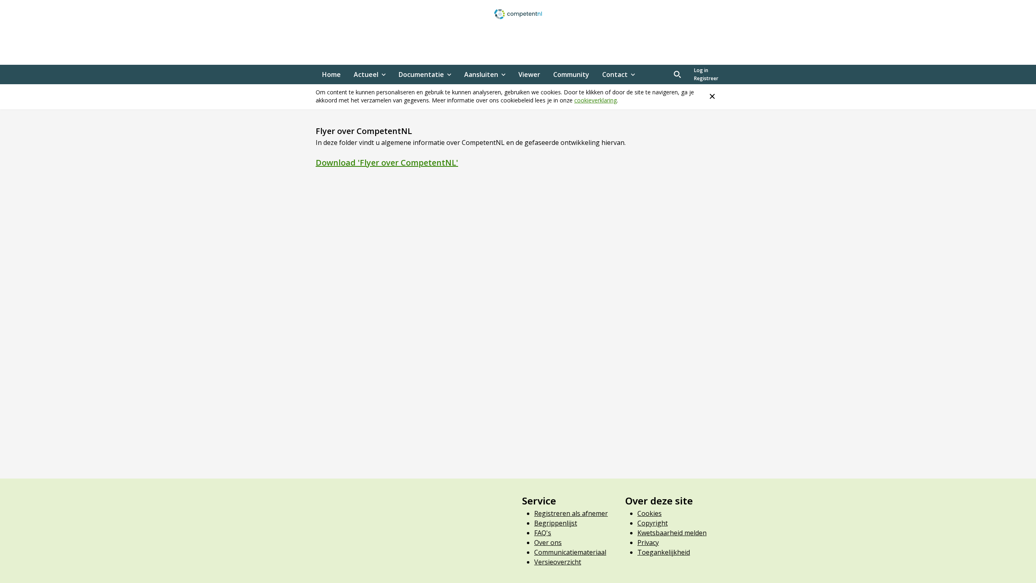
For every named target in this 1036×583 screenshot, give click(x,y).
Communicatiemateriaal (570, 552)
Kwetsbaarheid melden (672, 532)
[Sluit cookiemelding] (712, 96)
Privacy (648, 542)
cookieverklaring (595, 100)
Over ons (548, 542)
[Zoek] (677, 74)
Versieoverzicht (557, 561)
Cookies (649, 513)
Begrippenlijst (555, 523)
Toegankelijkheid (663, 552)
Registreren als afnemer (571, 513)
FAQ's (542, 532)
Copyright (652, 523)
